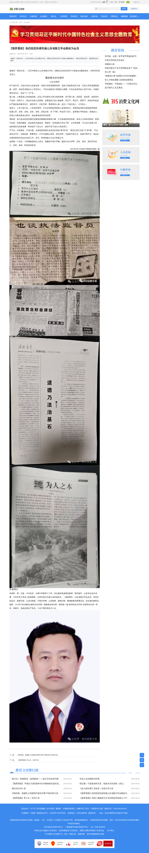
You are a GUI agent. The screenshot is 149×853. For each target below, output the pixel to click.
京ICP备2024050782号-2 (53, 827)
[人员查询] (120, 155)
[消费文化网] (16, 9)
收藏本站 (137, 2)
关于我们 (110, 830)
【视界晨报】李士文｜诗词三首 (28, 760)
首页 (20, 22)
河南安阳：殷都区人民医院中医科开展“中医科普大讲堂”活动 (38, 755)
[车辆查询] (120, 172)
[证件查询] (120, 137)
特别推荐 (27, 22)
